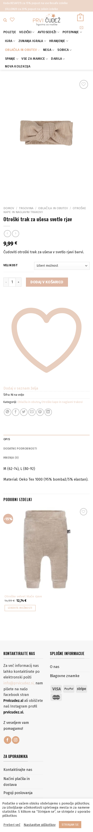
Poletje (9, 32)
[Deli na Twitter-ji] (24, 412)
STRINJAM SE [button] (70, 824)
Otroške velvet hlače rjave (23, 596)
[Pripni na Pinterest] (40, 412)
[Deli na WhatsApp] (7, 412)
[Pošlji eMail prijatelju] (32, 412)
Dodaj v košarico (46, 282)
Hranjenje (57, 41)
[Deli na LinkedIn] (48, 412)
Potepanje (71, 32)
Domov (8, 208)
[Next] (20, 191)
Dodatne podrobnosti (20, 448)
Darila (56, 59)
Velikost (10, 265)
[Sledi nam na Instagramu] (15, 740)
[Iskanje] (5, 20)
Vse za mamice (33, 59)
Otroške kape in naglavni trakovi (62, 402)
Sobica (63, 50)
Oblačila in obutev (21, 50)
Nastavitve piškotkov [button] (40, 825)
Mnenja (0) (11, 457)
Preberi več (11, 825)
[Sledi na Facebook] (7, 740)
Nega (47, 50)
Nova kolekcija (17, 66)
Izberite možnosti (20, 607)
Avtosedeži (47, 32)
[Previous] (7, 191)
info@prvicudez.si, (19, 683)
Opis (6, 439)
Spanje (10, 59)
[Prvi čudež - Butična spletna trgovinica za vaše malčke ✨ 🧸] (46, 20)
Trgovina (26, 208)
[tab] (46, 439)
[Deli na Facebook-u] (15, 412)
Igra (8, 41)
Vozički (25, 32)
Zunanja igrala (31, 41)
